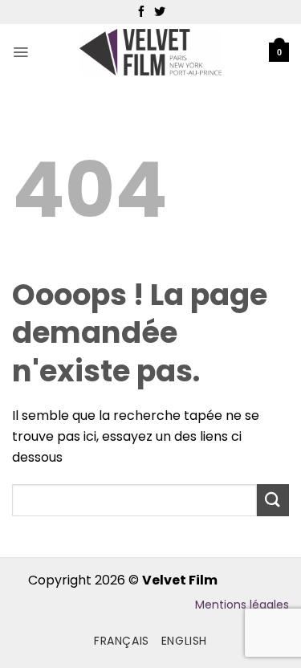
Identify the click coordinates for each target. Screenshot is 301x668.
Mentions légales (242, 605)
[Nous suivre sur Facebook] (141, 12)
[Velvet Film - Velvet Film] (150, 52)
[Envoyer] (273, 499)
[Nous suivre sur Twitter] (159, 12)
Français (121, 641)
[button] (20, 52)
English (184, 641)
